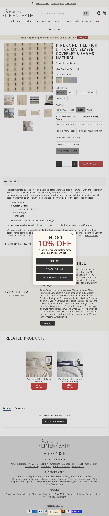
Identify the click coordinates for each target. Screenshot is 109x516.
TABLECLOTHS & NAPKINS (54, 277)
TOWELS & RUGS (54, 269)
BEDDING (54, 261)
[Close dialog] (72, 234)
